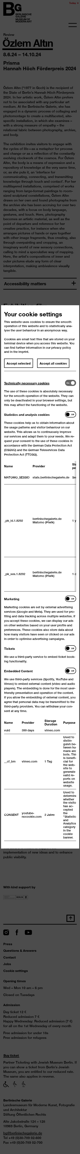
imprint (23, 352)
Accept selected (19, 363)
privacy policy (61, 348)
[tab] (34, 383)
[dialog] (40, 577)
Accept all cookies (53, 363)
